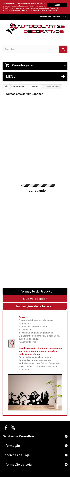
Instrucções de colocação (35, 306)
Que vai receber (35, 299)
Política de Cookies (52, 10)
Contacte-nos (45, 17)
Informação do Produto (35, 291)
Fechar (57, 5)
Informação (11, 446)
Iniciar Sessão (59, 17)
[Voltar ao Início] (6, 86)
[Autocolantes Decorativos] (35, 28)
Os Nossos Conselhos (18, 436)
